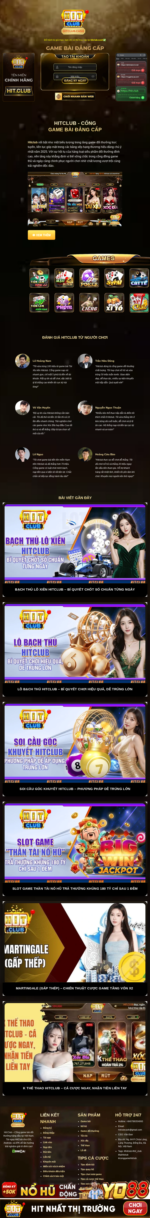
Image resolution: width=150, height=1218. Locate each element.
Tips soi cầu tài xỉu (90, 1170)
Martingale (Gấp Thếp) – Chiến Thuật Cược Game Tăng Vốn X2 (75, 974)
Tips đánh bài (87, 1151)
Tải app (47, 1124)
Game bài (86, 1107)
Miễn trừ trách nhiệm (54, 1153)
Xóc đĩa (84, 1127)
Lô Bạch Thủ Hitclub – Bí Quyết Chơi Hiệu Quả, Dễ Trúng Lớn (75, 675)
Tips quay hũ (87, 1155)
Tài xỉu (84, 1122)
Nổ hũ (84, 1112)
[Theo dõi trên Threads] (30, 1144)
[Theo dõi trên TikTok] (16, 1144)
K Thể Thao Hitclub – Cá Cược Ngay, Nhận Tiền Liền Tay (75, 1074)
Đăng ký (47, 1114)
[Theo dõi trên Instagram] (11, 1144)
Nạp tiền (47, 1133)
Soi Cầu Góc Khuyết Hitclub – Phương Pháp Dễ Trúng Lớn (75, 775)
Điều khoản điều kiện (54, 1157)
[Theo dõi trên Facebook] (7, 1144)
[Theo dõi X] (21, 1144)
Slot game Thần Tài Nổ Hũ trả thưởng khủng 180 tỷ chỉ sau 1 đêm (75, 875)
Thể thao (85, 1132)
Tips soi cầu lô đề (90, 1175)
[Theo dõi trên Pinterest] (19, 1150)
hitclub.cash (97, 40)
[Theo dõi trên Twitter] (26, 1144)
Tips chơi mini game (91, 1160)
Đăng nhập (48, 1119)
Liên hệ (47, 1143)
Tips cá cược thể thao (92, 1165)
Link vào (47, 1128)
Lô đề (83, 1136)
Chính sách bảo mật (53, 1162)
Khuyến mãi (49, 1148)
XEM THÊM (43, 235)
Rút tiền (47, 1138)
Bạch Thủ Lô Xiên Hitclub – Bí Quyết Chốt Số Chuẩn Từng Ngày (75, 576)
